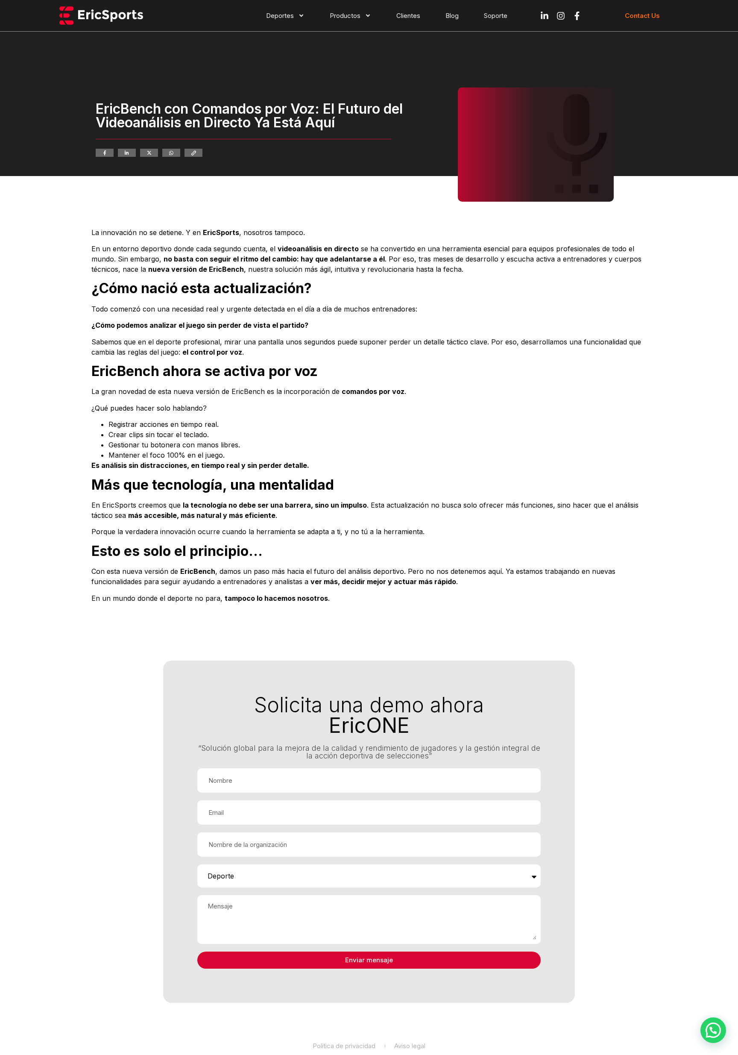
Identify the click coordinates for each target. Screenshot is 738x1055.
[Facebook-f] (577, 16)
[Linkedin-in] (544, 16)
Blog (452, 16)
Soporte (495, 16)
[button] (713, 1030)
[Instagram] (560, 16)
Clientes (408, 16)
